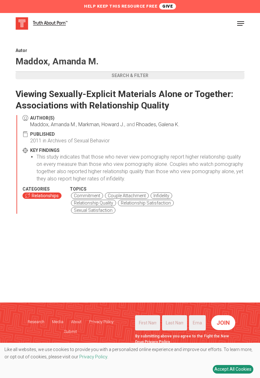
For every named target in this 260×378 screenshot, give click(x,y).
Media (57, 322)
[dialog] (130, 360)
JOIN (223, 322)
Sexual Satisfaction (93, 210)
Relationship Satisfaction (146, 202)
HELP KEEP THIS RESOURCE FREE (120, 6)
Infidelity (161, 195)
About (76, 322)
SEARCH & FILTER (130, 75)
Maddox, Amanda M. (53, 124)
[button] (240, 23)
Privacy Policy (101, 322)
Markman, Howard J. (101, 124)
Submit (70, 331)
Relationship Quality (93, 202)
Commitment (87, 195)
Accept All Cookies (232, 369)
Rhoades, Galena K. (157, 124)
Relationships (45, 195)
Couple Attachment (127, 195)
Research (36, 322)
